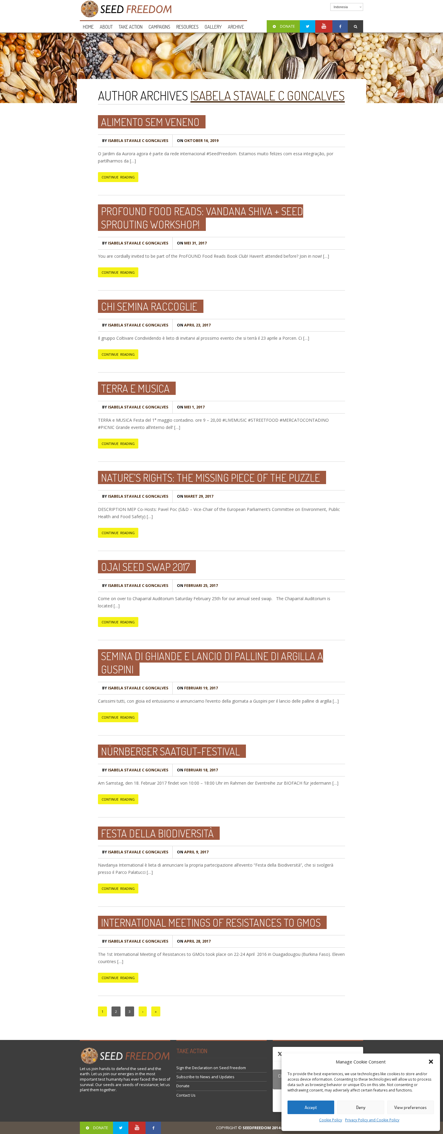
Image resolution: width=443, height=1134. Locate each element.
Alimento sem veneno (150, 121)
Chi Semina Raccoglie (149, 306)
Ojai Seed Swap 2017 (145, 566)
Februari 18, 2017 (197, 770)
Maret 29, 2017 (195, 496)
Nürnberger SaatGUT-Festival (170, 751)
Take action (131, 27)
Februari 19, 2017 (197, 688)
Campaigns (159, 27)
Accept (311, 1107)
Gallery (213, 27)
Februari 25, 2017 (197, 585)
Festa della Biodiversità (157, 833)
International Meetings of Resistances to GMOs (211, 922)
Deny (361, 1107)
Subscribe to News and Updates (205, 1076)
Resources (187, 27)
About (106, 27)
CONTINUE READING (118, 177)
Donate (183, 1085)
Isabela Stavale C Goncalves (267, 95)
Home (88, 27)
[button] (431, 1062)
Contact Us (186, 1095)
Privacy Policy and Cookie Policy (372, 1120)
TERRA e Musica (135, 388)
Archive (236, 27)
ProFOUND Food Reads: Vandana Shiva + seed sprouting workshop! (202, 217)
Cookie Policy (330, 1120)
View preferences (410, 1107)
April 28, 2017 (194, 941)
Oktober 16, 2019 (197, 140)
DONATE (287, 26)
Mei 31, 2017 (192, 243)
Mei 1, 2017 (191, 407)
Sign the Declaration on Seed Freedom (211, 1067)
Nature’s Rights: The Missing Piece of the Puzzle (210, 477)
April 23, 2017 (194, 325)
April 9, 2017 (193, 852)
